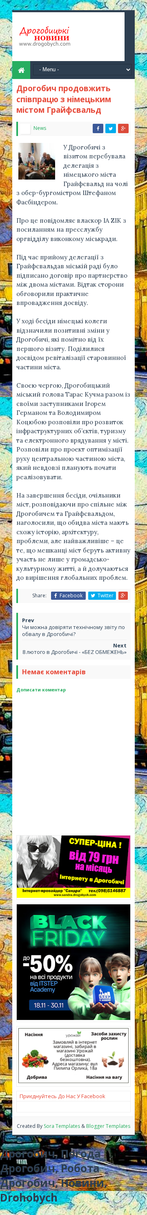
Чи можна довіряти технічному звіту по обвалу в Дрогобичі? (73, 630)
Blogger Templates (108, 1126)
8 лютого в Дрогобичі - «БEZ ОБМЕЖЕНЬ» (74, 652)
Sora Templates (62, 1126)
